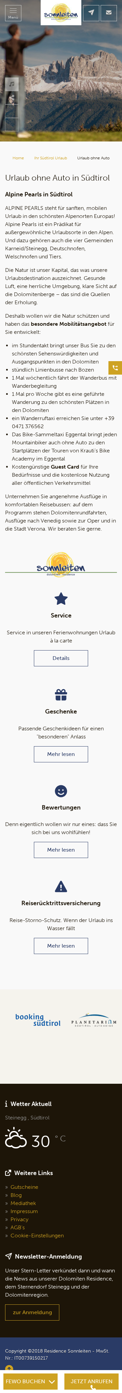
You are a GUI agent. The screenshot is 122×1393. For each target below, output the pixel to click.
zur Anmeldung (32, 1312)
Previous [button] (12, 124)
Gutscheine (24, 1187)
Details (61, 658)
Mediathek (23, 1203)
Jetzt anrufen (92, 1381)
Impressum (24, 1211)
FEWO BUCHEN (25, 1381)
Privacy (19, 1219)
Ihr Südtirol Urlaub (50, 158)
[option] (61, 70)
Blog (16, 1195)
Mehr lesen (61, 754)
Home (18, 158)
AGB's (18, 1227)
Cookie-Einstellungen (37, 1235)
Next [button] (12, 111)
